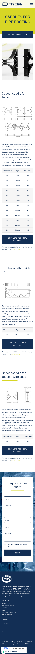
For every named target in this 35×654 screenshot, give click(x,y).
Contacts (5, 632)
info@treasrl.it (15, 250)
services (5, 628)
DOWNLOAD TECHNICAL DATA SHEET (17, 239)
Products (5, 624)
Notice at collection (9, 652)
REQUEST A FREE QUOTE (17, 34)
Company (5, 619)
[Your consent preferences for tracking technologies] (3, 652)
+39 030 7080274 (10, 612)
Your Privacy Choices (16, 648)
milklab (27, 644)
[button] (31, 4)
